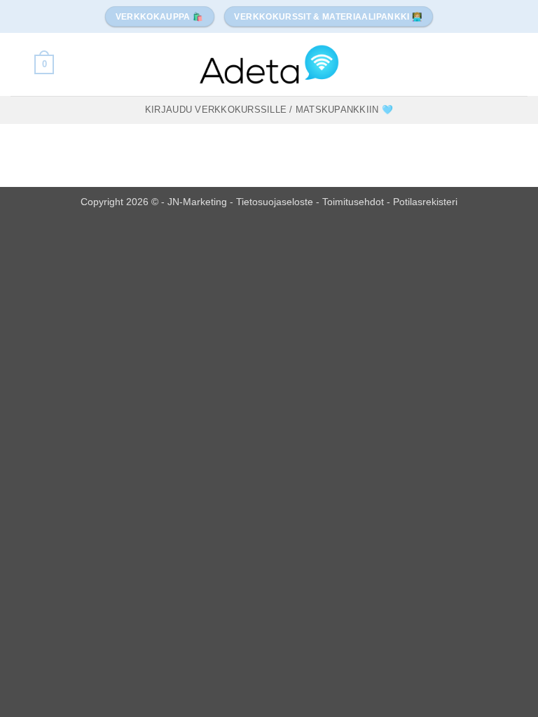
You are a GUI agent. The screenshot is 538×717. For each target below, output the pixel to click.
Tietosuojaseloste (276, 201)
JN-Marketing (198, 201)
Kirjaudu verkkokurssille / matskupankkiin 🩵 (269, 109)
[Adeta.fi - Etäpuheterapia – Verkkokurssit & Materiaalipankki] (269, 64)
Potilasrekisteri (425, 201)
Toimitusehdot (354, 201)
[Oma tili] (18, 64)
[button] (44, 64)
